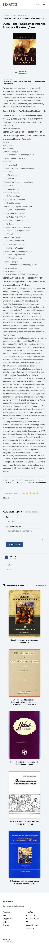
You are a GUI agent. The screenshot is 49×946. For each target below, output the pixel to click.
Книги (14, 16)
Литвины (30, 928)
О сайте (29, 912)
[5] (37, 493)
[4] (34, 493)
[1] (23, 493)
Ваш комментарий (13, 526)
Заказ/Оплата (32, 925)
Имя (7, 517)
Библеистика (39, 82)
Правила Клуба (32, 919)
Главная (6, 16)
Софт (5, 922)
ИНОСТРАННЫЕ (25, 82)
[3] (30, 493)
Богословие (8, 84)
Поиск (36, 5)
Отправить (15, 545)
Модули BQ (7, 919)
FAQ (27, 922)
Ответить (11, 569)
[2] (27, 493)
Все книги (40, 585)
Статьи (6, 925)
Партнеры (30, 915)
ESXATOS (8, 901)
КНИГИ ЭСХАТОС (25, 16)
